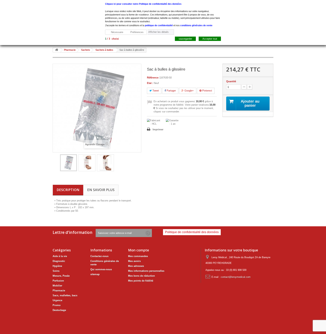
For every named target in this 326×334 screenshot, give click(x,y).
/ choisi (112, 38)
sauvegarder (185, 38)
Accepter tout (209, 38)
